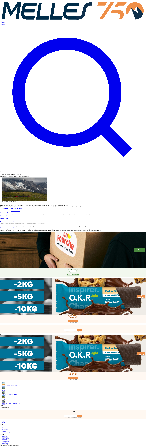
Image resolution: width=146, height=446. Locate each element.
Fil (0, 20)
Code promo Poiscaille (4, 436)
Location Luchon (4, 427)
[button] (73, 250)
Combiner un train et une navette (5, 224)
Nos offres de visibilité (4, 421)
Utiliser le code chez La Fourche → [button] (73, 274)
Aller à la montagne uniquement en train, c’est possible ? (11, 208)
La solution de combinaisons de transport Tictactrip (8, 227)
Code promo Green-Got (5, 437)
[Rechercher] (73, 170)
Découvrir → (1, 408)
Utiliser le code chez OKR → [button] (73, 320)
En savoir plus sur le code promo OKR (73, 322)
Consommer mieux (3, 22)
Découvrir (3, 172)
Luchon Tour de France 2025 (5, 428)
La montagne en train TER (4, 212)
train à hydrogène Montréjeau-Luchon (15, 211)
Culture (1, 23)
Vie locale (1, 21)
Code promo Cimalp (4, 439)
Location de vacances (4, 426)
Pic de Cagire (3, 430)
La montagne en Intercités (4, 218)
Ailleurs (6, 172)
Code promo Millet (4, 442)
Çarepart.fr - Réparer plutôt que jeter (6, 432)
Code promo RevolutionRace (5, 441)
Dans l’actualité (2, 24)
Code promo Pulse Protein (5, 443)
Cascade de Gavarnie (4, 431)
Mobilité (1, 172)
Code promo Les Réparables (5, 440)
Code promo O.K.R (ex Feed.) (5, 438)
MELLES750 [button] (73, 271)
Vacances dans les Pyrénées (5, 429)
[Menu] (0, 171)
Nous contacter (3, 422)
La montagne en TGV (3, 215)
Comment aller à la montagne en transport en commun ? (11, 221)
